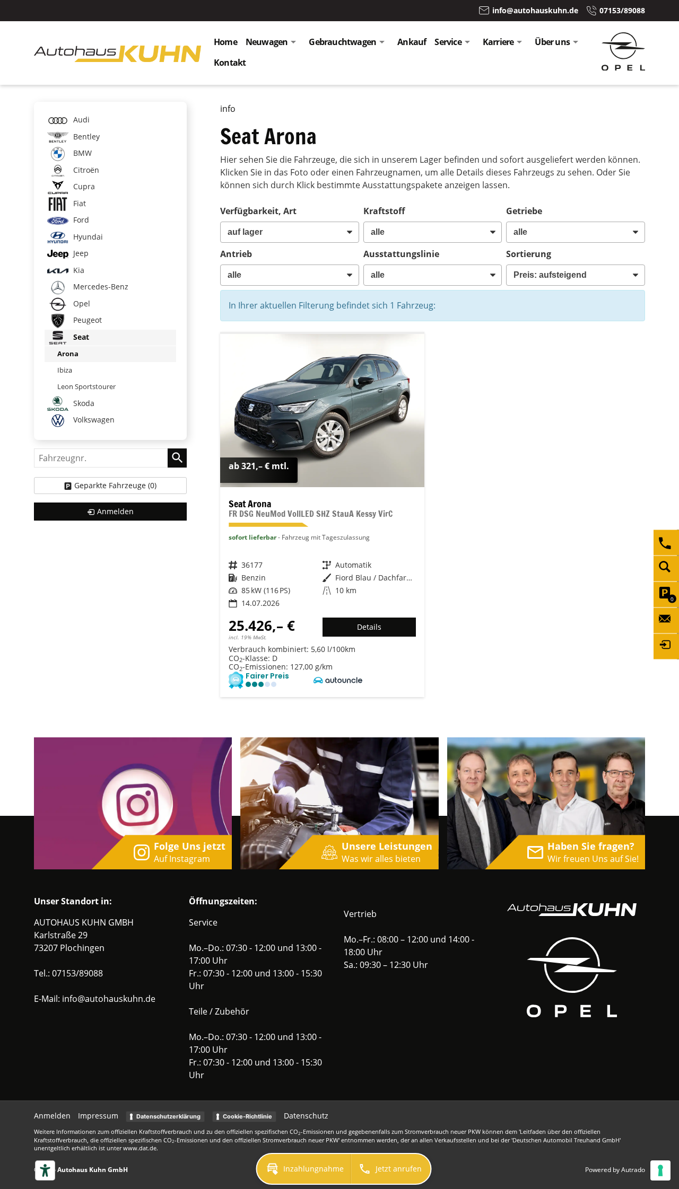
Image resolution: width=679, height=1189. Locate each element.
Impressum (98, 1116)
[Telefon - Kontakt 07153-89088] (666, 542)
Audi (80, 120)
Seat (80, 337)
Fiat (78, 203)
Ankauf (411, 42)
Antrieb (236, 254)
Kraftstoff (384, 211)
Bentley (85, 136)
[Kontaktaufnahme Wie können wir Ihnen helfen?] (666, 620)
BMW (81, 153)
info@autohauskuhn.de (108, 999)
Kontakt (230, 62)
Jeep (80, 253)
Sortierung (528, 254)
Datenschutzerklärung (168, 1116)
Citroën (85, 170)
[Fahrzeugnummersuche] (666, 568)
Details (369, 627)
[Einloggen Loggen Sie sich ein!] (666, 646)
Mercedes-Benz (99, 286)
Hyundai (87, 237)
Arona (68, 353)
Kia (77, 270)
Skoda (82, 403)
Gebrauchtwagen (342, 42)
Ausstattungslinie (401, 254)
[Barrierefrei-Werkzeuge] (45, 1170)
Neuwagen (267, 42)
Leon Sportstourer (86, 386)
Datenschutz (306, 1116)
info (228, 109)
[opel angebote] (623, 67)
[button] (304, 1169)
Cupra (83, 186)
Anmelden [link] (115, 511)
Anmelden (52, 1116)
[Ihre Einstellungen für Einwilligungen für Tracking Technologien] (660, 1170)
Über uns (552, 42)
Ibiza (64, 370)
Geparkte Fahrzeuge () (115, 485)
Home (225, 42)
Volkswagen (93, 420)
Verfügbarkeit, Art (258, 211)
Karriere (498, 42)
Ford (80, 220)
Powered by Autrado (615, 1169)
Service (447, 42)
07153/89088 (77, 973)
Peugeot (86, 320)
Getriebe (524, 211)
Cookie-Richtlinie (247, 1116)
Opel (80, 303)
